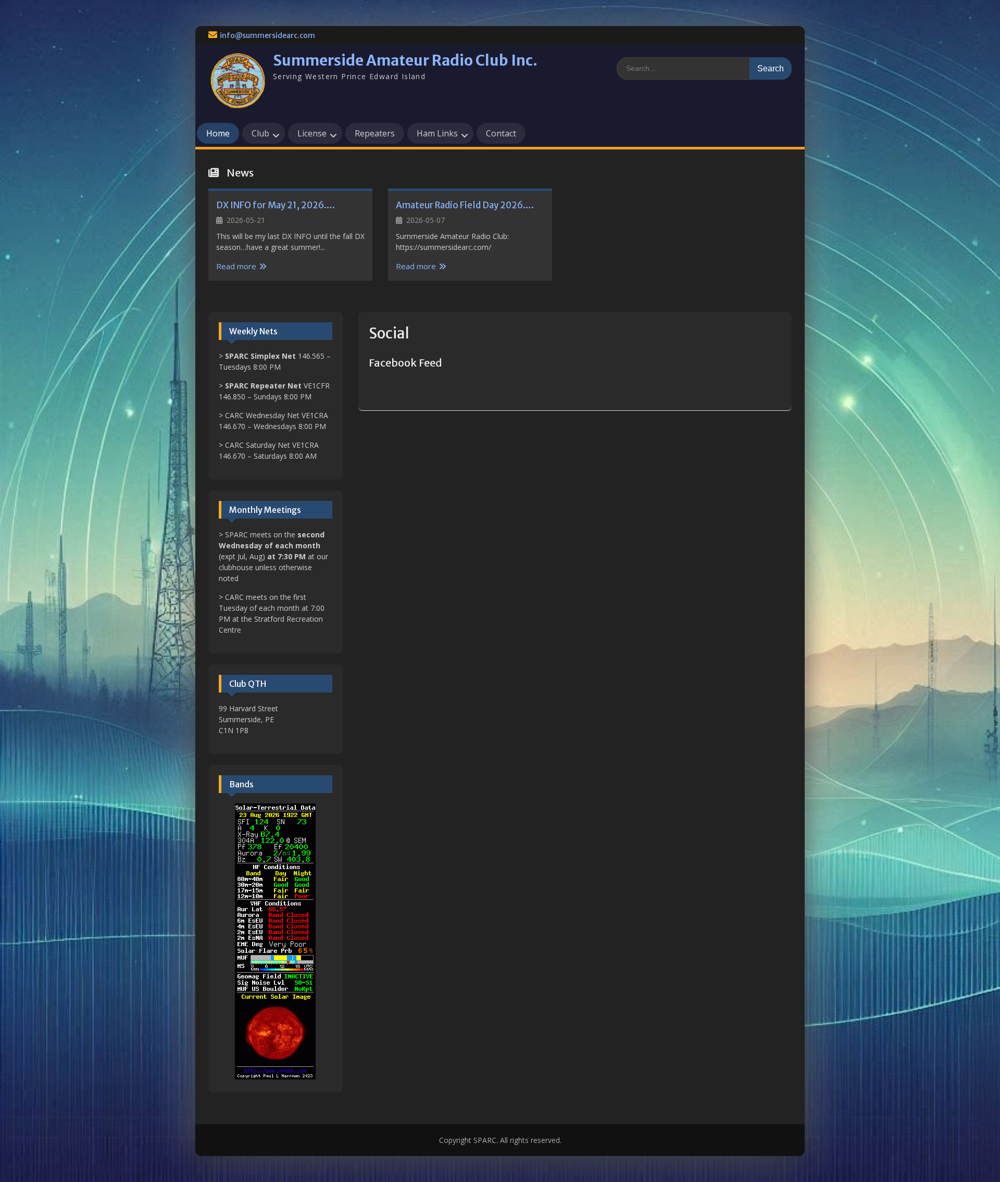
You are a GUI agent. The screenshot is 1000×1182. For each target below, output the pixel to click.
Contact (501, 133)
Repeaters (375, 133)
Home (218, 133)
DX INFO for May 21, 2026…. (275, 205)
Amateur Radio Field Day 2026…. (465, 205)
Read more (236, 266)
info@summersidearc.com (267, 35)
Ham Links (437, 133)
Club (260, 133)
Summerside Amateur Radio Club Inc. (405, 60)
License (312, 133)
